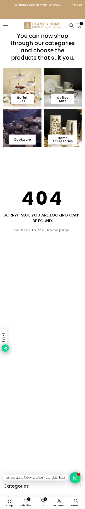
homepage (58, 230)
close (77, 4)
